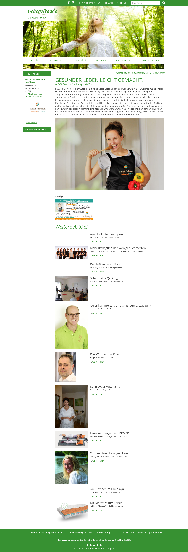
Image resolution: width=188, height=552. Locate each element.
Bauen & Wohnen (123, 60)
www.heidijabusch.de (33, 96)
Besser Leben (33, 60)
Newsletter (111, 3)
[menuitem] (33, 60)
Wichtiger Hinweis (36, 129)
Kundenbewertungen (91, 3)
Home (123, 3)
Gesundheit (81, 60)
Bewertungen (107, 548)
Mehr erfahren (31, 122)
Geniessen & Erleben (151, 60)
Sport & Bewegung (57, 60)
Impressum (128, 532)
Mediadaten (157, 532)
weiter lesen (98, 241)
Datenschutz (142, 532)
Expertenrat (101, 60)
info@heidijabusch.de (33, 94)
